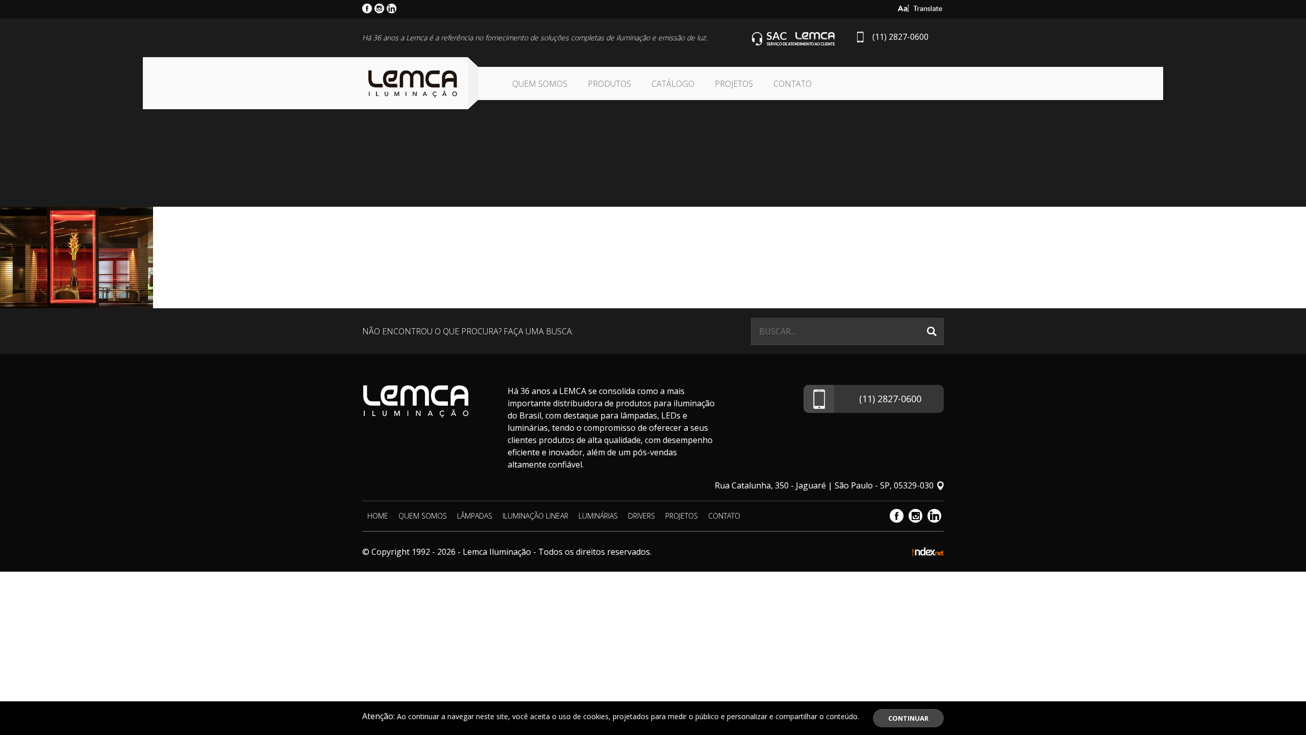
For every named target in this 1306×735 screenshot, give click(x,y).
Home (377, 516)
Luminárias (598, 516)
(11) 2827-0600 (900, 36)
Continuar (908, 718)
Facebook (896, 516)
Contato (792, 83)
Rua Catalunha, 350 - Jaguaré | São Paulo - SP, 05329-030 (824, 485)
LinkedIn (934, 516)
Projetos (734, 83)
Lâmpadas (474, 516)
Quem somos (539, 83)
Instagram (915, 516)
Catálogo (672, 83)
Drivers (641, 516)
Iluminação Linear (535, 516)
